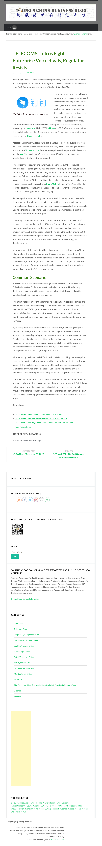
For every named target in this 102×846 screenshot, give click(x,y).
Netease (73, 806)
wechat (63, 808)
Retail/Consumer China (24, 657)
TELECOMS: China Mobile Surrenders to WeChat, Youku (41, 418)
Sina (36, 808)
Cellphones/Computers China (26, 634)
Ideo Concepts (57, 839)
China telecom (49, 803)
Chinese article (34, 136)
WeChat (24, 154)
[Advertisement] (21, 748)
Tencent (55, 808)
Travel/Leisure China (22, 662)
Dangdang (20, 806)
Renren (21, 808)
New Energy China (22, 651)
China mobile (36, 803)
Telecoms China (20, 629)
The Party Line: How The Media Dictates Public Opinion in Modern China (45, 685)
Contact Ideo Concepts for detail (25, 599)
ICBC (42, 806)
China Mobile (52, 184)
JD (47, 806)
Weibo (71, 808)
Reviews (17, 696)
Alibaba (51, 128)
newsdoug (18, 73)
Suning (48, 808)
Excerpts (18, 690)
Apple (26, 803)
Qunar (13, 808)
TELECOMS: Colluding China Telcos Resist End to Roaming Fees (44, 422)
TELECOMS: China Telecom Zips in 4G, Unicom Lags (38, 414)
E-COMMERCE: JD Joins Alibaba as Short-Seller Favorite (68, 454)
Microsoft (63, 806)
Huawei (29, 806)
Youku (85, 808)
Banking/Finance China (24, 646)
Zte (12, 811)
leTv (57, 806)
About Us (18, 679)
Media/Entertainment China (26, 640)
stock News (21, 811)
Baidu (13, 803)
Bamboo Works (81, 34)
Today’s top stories (23, 427)
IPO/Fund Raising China (24, 668)
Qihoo (80, 806)
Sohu (41, 808)
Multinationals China (23, 674)
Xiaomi (78, 808)
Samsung (29, 808)
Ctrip (13, 806)
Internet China (20, 623)
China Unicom (63, 803)
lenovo (52, 806)
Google (36, 806)
